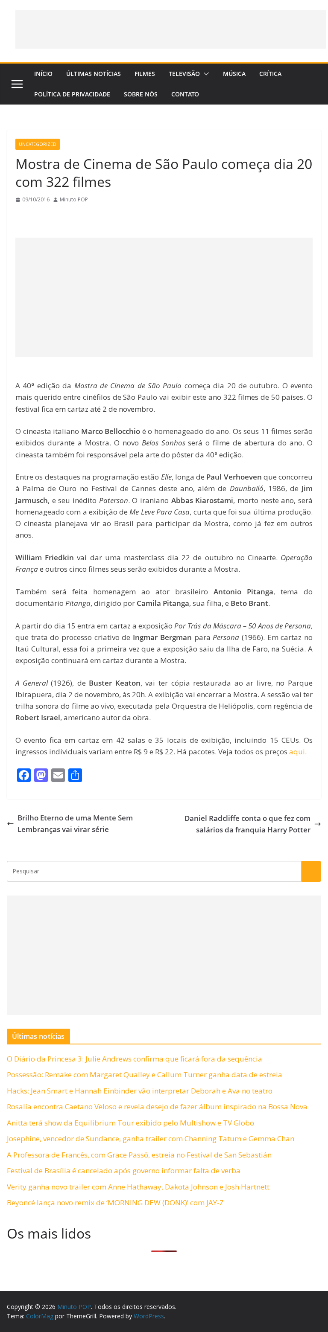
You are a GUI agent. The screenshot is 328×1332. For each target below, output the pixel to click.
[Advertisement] (170, 29)
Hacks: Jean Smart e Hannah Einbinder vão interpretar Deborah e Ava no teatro (139, 1091)
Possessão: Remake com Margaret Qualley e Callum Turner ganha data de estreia (144, 1074)
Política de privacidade (72, 94)
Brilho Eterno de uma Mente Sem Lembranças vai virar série (75, 823)
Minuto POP (74, 199)
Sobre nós (141, 94)
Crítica (270, 74)
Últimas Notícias (93, 74)
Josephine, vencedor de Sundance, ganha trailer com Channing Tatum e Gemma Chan (150, 1138)
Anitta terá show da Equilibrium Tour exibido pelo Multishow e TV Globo (130, 1123)
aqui (297, 751)
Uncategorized (37, 144)
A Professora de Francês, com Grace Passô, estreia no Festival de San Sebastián (139, 1155)
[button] (204, 74)
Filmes (145, 74)
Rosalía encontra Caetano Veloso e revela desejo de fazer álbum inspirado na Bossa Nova (157, 1106)
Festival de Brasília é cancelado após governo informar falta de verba (123, 1170)
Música (234, 74)
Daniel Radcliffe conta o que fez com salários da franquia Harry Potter (247, 824)
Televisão (184, 74)
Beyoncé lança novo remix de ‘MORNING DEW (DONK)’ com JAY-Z (115, 1202)
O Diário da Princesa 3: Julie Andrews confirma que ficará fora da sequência (134, 1059)
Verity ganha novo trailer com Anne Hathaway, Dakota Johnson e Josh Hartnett (138, 1187)
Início (43, 74)
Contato (185, 94)
